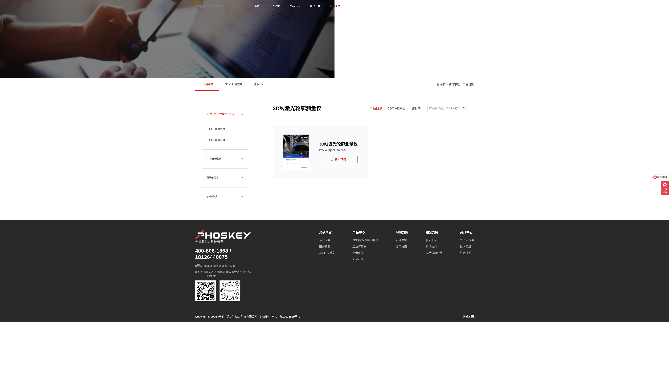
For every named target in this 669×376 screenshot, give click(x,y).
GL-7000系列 (217, 140)
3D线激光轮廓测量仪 (220, 114)
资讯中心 (375, 6)
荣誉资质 (324, 246)
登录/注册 (468, 6)
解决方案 (315, 6)
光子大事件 (467, 240)
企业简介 (324, 240)
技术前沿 (465, 246)
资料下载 (335, 6)
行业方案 (401, 240)
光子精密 (274, 6)
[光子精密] (209, 6)
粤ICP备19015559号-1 (286, 316)
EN (453, 6)
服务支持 (355, 6)
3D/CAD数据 (233, 84)
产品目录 (207, 84)
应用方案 (401, 246)
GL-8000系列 (217, 129)
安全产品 (212, 197)
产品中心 (295, 6)
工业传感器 (213, 159)
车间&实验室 (327, 252)
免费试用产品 (434, 252)
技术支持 (431, 246)
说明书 (258, 84)
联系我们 (396, 6)
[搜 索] (464, 108)
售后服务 (431, 240)
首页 (257, 6)
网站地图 (468, 316)
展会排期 (465, 252)
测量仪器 (212, 178)
